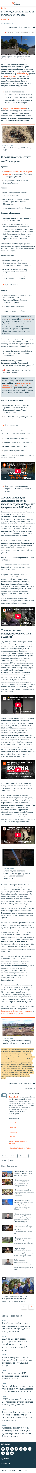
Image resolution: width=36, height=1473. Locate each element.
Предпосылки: (11, 285)
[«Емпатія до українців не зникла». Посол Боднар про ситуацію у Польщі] (7, 1174)
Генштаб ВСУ (7, 388)
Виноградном (6, 1011)
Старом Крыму (18, 1011)
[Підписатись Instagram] (21, 1449)
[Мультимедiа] (20, 1470)
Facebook (13, 1123)
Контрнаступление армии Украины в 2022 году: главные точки (18, 488)
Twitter (12, 1137)
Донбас (4, 8)
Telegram (13, 1127)
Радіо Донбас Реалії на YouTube (20, 1148)
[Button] (13, 27)
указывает (27, 319)
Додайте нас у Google (8, 1470)
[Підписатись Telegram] (29, 1449)
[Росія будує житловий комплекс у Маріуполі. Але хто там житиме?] (18, 1027)
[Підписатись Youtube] (16, 1449)
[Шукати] (32, 1470)
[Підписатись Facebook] (3, 1449)
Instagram (13, 1132)
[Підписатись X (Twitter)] (12, 1449)
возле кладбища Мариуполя (12, 1013)
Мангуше (28, 1011)
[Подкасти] (26, 1470)
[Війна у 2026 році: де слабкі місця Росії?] (18, 134)
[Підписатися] (12, 1453)
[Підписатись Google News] (7, 1449)
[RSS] (3, 1453)
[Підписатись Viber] (25, 1449)
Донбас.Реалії (5, 19)
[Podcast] (7, 1453)
